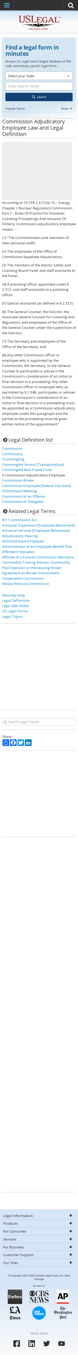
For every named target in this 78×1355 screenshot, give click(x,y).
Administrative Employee (23, 541)
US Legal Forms (15, 611)
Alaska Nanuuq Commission (25, 583)
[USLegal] (39, 16)
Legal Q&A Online (15, 605)
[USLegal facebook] (16, 1343)
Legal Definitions (16, 600)
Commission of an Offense (23, 496)
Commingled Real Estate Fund (27, 469)
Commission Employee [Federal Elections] (36, 485)
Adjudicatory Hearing (20, 535)
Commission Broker (18, 480)
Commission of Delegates (23, 501)
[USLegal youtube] (61, 1343)
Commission (12, 448)
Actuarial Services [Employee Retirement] (36, 530)
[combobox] (39, 91)
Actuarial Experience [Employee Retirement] (38, 525)
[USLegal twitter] (46, 1343)
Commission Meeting (19, 491)
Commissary (12, 453)
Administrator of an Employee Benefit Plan (37, 546)
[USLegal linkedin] (31, 1343)
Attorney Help (13, 595)
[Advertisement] (37, 171)
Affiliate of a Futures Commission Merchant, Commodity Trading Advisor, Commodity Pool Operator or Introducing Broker (38, 562)
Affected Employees (18, 551)
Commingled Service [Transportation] (33, 464)
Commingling (13, 459)
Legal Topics (12, 616)
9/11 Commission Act (19, 519)
